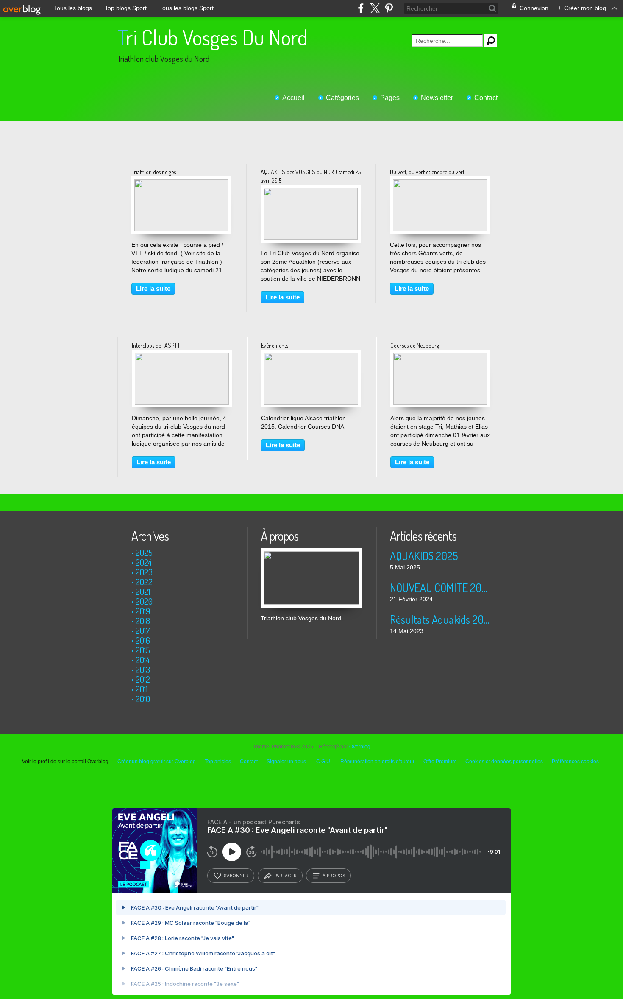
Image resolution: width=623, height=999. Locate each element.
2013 (143, 669)
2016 (143, 640)
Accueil (293, 97)
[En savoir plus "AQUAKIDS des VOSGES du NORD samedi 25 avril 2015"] (311, 192)
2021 (143, 591)
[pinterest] (389, 8)
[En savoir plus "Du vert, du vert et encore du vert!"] (440, 183)
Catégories (342, 97)
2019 (143, 611)
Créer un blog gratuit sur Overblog (156, 762)
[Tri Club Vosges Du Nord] (311, 552)
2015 (143, 650)
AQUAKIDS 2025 (424, 556)
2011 (141, 689)
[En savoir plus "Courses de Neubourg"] (440, 357)
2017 (143, 630)
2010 (143, 698)
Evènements (274, 345)
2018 (143, 620)
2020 (144, 601)
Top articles (218, 762)
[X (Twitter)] (375, 8)
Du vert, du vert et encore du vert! (428, 172)
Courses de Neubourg (414, 345)
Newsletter (437, 97)
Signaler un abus (287, 762)
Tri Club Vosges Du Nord (212, 37)
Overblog (359, 747)
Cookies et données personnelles (504, 762)
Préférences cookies (575, 762)
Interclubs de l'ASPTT (156, 345)
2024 (144, 562)
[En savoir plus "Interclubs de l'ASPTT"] (182, 357)
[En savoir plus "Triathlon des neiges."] (181, 183)
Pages (390, 97)
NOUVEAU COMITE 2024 (440, 587)
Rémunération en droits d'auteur (377, 762)
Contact (486, 97)
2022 (144, 581)
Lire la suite (153, 288)
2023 (144, 572)
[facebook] (361, 8)
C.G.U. (323, 762)
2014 (143, 659)
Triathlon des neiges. (154, 172)
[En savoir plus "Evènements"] (311, 357)
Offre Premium (439, 762)
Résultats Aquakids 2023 (440, 619)
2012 (143, 679)
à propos (334, 875)
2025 (144, 552)
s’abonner (236, 875)
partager (285, 875)
